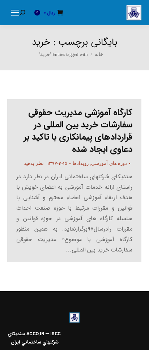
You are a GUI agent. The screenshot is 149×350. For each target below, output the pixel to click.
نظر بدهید (34, 163)
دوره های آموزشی (109, 163)
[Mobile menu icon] (15, 12)
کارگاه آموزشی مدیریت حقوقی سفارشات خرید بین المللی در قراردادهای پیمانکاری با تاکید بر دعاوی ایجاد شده (78, 131)
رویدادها (81, 163)
